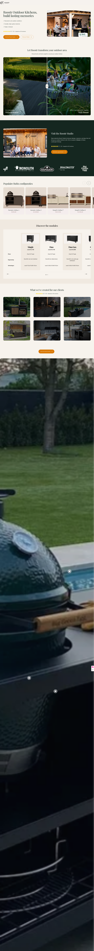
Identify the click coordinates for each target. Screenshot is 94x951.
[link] (16, 307)
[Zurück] (8, 274)
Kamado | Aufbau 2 (35, 210)
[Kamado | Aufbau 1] (13, 197)
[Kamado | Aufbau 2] (35, 197)
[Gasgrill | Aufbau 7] (58, 197)
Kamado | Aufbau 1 (13, 210)
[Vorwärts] (89, 183)
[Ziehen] (47, 86)
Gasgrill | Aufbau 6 (80, 210)
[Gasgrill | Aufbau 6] (80, 197)
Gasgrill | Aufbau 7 (58, 210)
